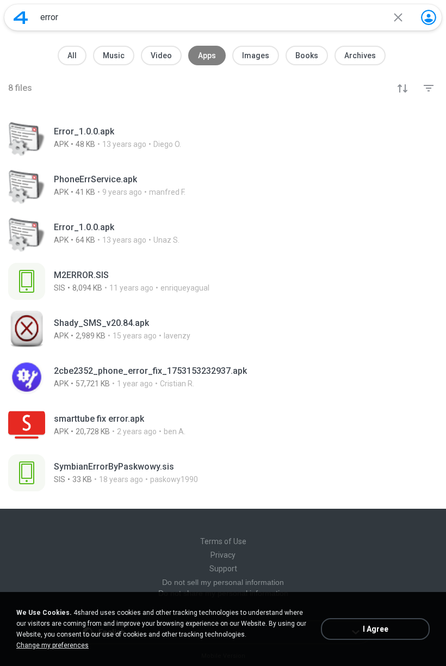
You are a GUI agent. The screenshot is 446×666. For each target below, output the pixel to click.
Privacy (223, 555)
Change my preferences (52, 645)
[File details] (223, 137)
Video (161, 55)
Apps (207, 55)
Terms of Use (223, 541)
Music (114, 55)
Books (306, 55)
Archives (360, 55)
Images (255, 55)
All (72, 55)
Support (223, 568)
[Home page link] (20, 17)
